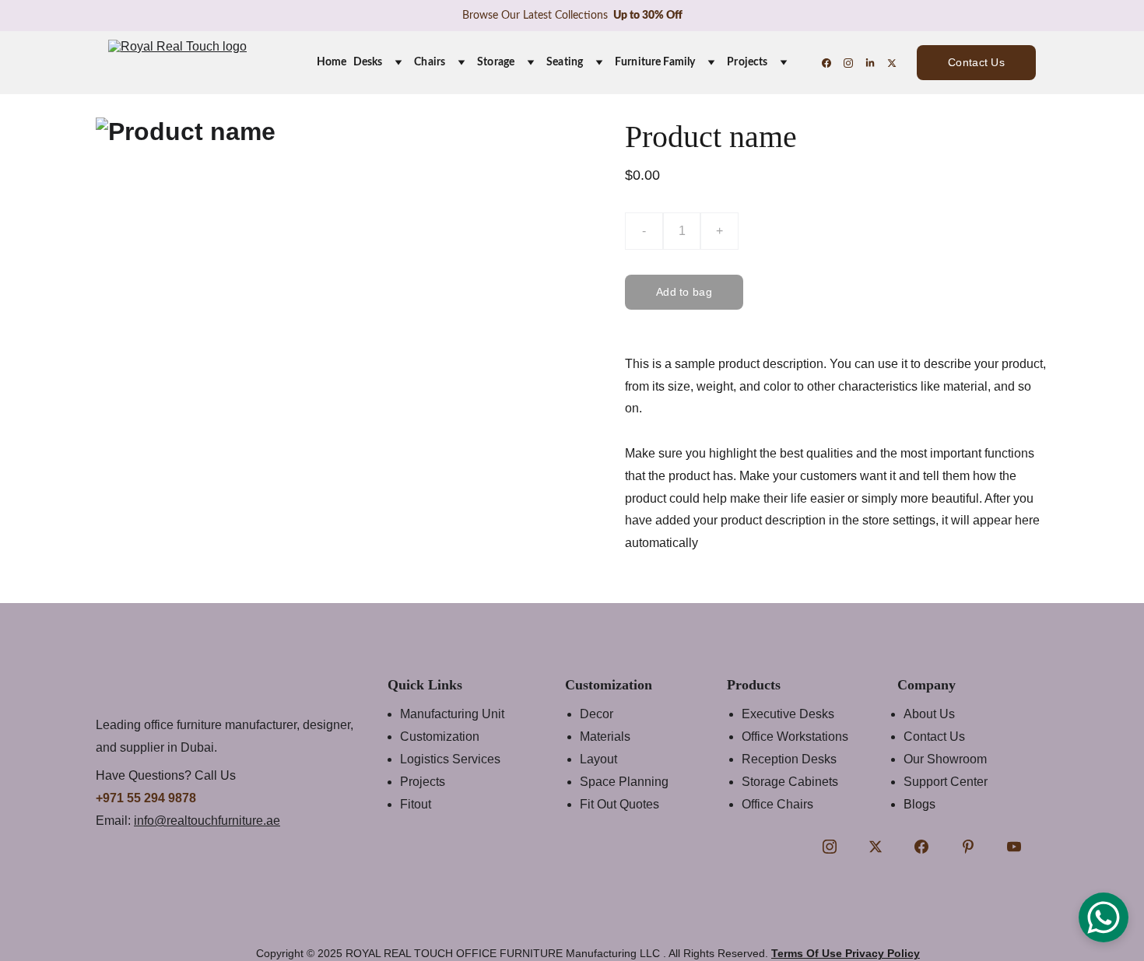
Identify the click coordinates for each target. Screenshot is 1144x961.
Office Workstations (795, 736)
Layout (598, 759)
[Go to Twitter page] (892, 63)
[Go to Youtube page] (1014, 847)
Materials (605, 736)
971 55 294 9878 (149, 798)
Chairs (429, 62)
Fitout (415, 804)
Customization (439, 736)
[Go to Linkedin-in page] (876, 63)
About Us (929, 714)
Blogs (919, 804)
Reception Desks (789, 759)
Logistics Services (450, 759)
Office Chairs (777, 804)
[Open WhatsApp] (1103, 917)
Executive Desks (788, 714)
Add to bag (684, 292)
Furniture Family (655, 62)
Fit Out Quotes (619, 804)
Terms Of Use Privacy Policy (845, 953)
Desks (368, 62)
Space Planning (624, 781)
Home (332, 62)
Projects (747, 62)
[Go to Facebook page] (833, 63)
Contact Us (976, 62)
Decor (596, 714)
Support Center (946, 781)
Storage (495, 62)
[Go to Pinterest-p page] (968, 847)
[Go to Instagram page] (854, 63)
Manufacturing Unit (452, 714)
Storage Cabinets (790, 781)
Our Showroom (945, 759)
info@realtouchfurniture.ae (207, 820)
